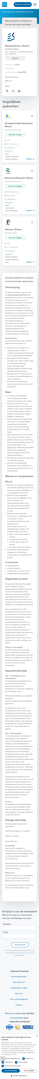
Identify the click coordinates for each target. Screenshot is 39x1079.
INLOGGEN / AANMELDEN (23, 4)
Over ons (19, 993)
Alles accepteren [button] (10, 1071)
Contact (19, 1005)
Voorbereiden (16, 1018)
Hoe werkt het (19, 982)
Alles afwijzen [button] (29, 1071)
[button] (20, 1076)
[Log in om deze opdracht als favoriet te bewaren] (32, 116)
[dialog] (19, 1056)
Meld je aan (10, 1013)
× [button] (37, 1036)
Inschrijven (20, 945)
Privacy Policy (19, 953)
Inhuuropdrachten (8, 12)
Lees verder (13, 1054)
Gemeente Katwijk (11, 49)
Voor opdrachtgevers (19, 999)
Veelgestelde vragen (18, 988)
